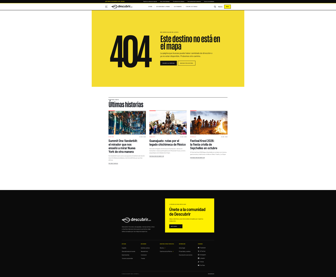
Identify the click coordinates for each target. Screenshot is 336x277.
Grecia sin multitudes (209, 1)
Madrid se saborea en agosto (150, 1)
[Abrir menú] (107, 7)
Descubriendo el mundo (128, 251)
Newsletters (144, 251)
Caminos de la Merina (166, 251)
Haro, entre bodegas (165, 1)
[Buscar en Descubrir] (215, 7)
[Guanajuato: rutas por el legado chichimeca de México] (168, 137)
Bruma (162, 248)
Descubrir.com (211, 273)
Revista (220, 6)
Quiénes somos (145, 248)
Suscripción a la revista (185, 255)
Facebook (203, 247)
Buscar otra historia (186, 63)
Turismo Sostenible (191, 6)
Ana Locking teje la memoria (194, 1)
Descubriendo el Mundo (163, 6)
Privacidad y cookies (184, 251)
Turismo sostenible (127, 258)
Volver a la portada (168, 63)
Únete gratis (176, 226)
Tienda (143, 258)
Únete (227, 6)
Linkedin (202, 258)
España (150, 6)
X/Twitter (202, 251)
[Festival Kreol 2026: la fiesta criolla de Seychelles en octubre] (208, 137)
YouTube (202, 265)
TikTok (202, 262)
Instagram (203, 254)
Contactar (144, 255)
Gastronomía (178, 6)
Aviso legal (182, 248)
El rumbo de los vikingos (178, 1)
